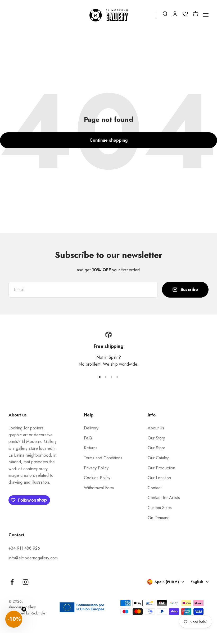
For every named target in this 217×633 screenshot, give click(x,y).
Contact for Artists (164, 498)
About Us (156, 428)
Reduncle (38, 613)
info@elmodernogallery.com (33, 558)
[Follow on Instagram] (25, 582)
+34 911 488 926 (24, 548)
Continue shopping (108, 140)
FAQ (88, 438)
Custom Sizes (160, 508)
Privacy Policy (96, 468)
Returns (90, 448)
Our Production (161, 468)
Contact (154, 488)
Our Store (156, 448)
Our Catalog (159, 458)
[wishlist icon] (185, 15)
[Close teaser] (23, 609)
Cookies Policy (97, 478)
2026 (17, 601)
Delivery (91, 428)
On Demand (159, 518)
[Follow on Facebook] (12, 582)
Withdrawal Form (99, 488)
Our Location (159, 478)
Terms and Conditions (103, 458)
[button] (13, 619)
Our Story (156, 438)
